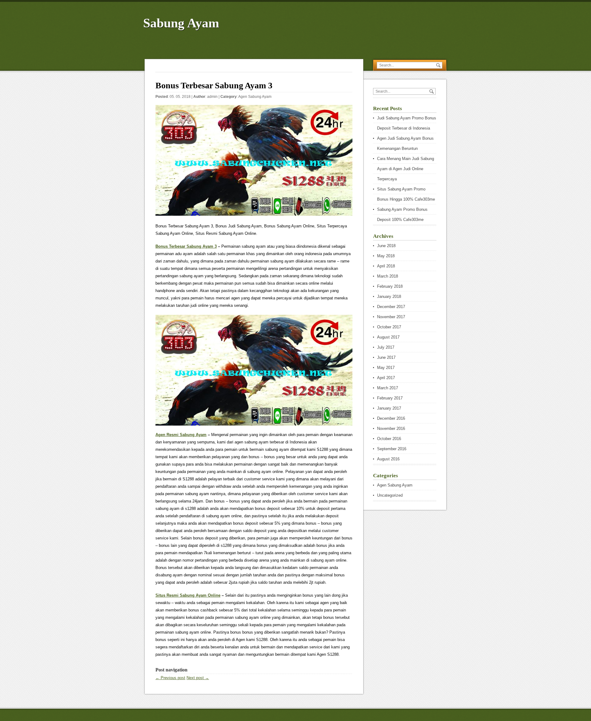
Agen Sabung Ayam (254, 96)
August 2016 (388, 459)
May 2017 (386, 367)
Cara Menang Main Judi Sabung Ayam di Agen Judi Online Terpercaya (405, 168)
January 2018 (389, 296)
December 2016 (391, 418)
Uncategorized (390, 495)
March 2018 (387, 276)
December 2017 (391, 306)
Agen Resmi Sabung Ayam (181, 434)
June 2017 (386, 357)
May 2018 (386, 256)
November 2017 (391, 316)
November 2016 (391, 428)
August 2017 (388, 337)
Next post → (198, 677)
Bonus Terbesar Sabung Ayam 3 (186, 246)
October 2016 (389, 438)
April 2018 (386, 266)
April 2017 (386, 377)
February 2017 (390, 398)
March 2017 (387, 388)
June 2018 (386, 245)
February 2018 (390, 286)
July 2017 (385, 347)
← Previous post (170, 677)
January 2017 (389, 408)
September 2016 (391, 449)
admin (212, 96)
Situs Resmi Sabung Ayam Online (187, 595)
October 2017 (389, 327)
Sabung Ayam (181, 23)
